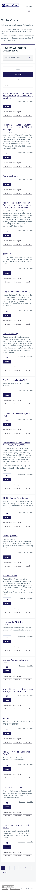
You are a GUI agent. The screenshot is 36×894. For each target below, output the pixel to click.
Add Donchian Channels (13, 787)
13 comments (21, 310)
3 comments (21, 764)
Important (18, 115)
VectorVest (5, 889)
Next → (5, 872)
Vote (7, 106)
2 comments (21, 512)
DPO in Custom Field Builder (15, 498)
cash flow (7, 253)
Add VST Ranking (10, 333)
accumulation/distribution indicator (14, 623)
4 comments (21, 599)
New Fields (30, 101)
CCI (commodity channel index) (16, 291)
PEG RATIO (7, 718)
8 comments (21, 419)
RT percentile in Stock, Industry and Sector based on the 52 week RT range (17, 127)
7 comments (21, 390)
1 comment (22, 666)
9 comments (21, 268)
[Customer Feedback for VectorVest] (10, 5)
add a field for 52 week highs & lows (16, 414)
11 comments (21, 179)
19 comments (21, 101)
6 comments (21, 357)
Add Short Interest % (12, 176)
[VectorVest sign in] (29, 11)
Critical (29, 115)
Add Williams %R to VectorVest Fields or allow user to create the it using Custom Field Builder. (17, 205)
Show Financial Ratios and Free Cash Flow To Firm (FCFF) (16, 443)
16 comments (21, 152)
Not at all (8, 115)
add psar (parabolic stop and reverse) (15, 661)
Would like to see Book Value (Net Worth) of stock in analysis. (18, 690)
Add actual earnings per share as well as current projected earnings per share (18, 95)
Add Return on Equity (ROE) (15, 380)
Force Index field (10, 575)
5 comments (21, 636)
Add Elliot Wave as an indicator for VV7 (16, 752)
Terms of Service (15, 889)
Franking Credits (10, 535)
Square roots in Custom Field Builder (16, 826)
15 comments (21, 474)
